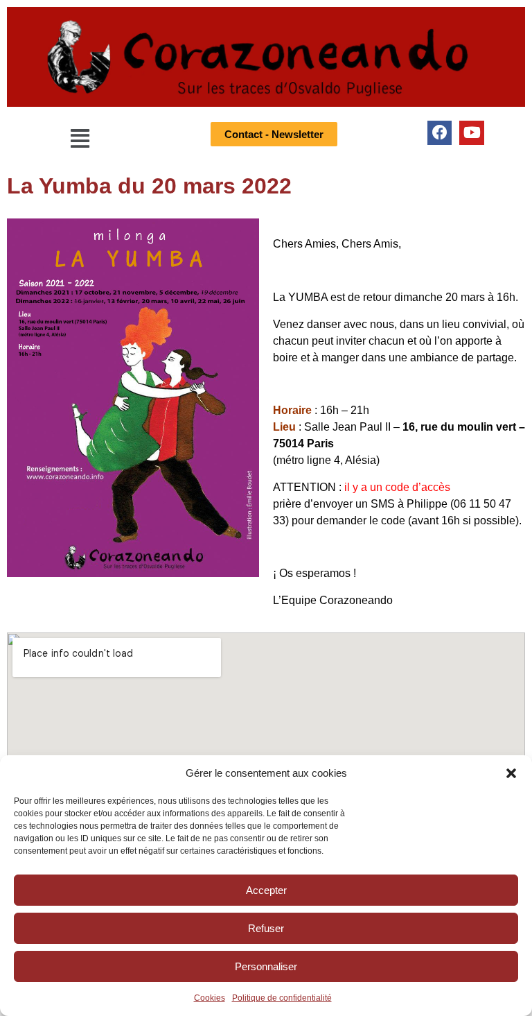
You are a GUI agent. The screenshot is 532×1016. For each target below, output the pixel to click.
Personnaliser (266, 966)
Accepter (266, 890)
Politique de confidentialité (282, 998)
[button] (511, 773)
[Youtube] (471, 133)
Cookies (209, 998)
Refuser (266, 928)
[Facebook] (439, 133)
